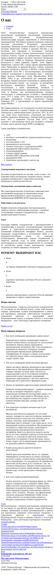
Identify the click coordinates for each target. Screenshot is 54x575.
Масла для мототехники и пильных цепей (22, 539)
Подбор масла (7, 526)
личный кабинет (8, 522)
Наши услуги (6, 326)
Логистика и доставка (18, 529)
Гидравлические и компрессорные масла (24, 542)
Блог (50, 14)
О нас (23, 14)
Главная (4, 14)
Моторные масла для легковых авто (16, 536)
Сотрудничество (33, 14)
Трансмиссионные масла (24, 538)
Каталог (11, 14)
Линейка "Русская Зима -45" (21, 547)
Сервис (18, 14)
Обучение (26, 526)
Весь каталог (6, 164)
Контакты (44, 14)
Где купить (17, 526)
